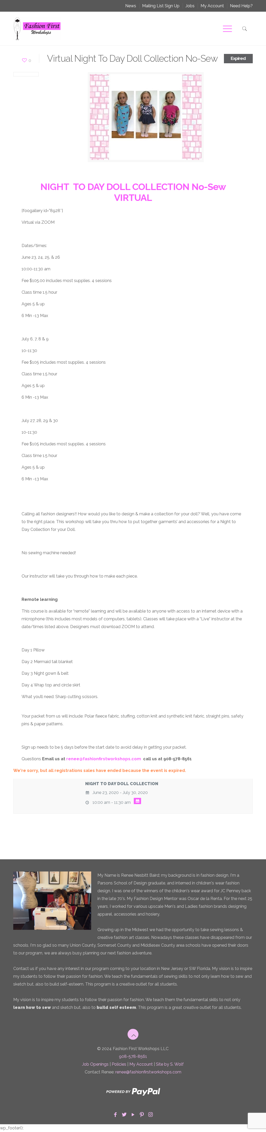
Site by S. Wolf (170, 1064)
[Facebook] (115, 1115)
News (130, 5)
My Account (212, 5)
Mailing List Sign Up (160, 5)
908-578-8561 (133, 1056)
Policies (119, 1064)
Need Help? (241, 5)
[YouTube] (133, 1115)
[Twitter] (124, 1115)
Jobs (190, 5)
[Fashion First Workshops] (37, 28)
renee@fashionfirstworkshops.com (148, 1072)
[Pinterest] (141, 1115)
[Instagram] (150, 1115)
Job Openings (95, 1064)
